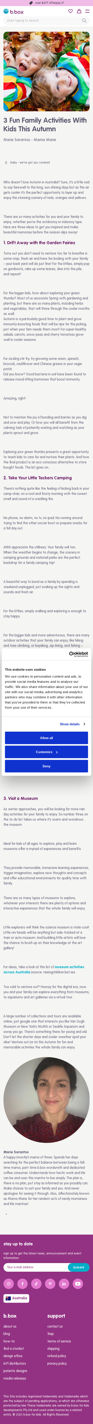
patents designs (15, 1371)
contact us (55, 1326)
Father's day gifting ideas (50, 3)
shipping (53, 1349)
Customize (44, 752)
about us (9, 1326)
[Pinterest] (50, 1284)
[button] (87, 11)
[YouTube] (78, 1284)
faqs (50, 1334)
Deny (46, 766)
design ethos (12, 1356)
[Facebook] (22, 1284)
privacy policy (57, 1364)
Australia (19, 1298)
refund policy (56, 1356)
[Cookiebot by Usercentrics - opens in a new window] (69, 654)
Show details (70, 724)
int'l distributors (14, 1364)
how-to (9, 1341)
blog (6, 1334)
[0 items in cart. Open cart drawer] (79, 11)
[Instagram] (8, 1284)
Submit (79, 1267)
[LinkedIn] (64, 1284)
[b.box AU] (13, 11)
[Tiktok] (36, 1284)
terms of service (59, 1341)
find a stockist (13, 1349)
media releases (14, 1378)
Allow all (46, 738)
